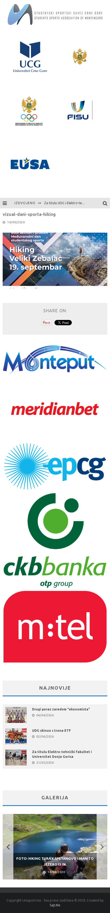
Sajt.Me (55, 905)
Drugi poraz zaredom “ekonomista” (61, 709)
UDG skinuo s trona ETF (51, 730)
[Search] (106, 203)
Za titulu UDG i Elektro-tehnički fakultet (73, 203)
